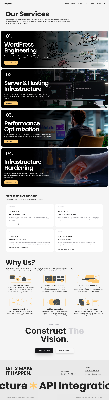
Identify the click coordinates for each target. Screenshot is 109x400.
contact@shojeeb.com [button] (92, 370)
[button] (11, 63)
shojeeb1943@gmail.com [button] (93, 374)
